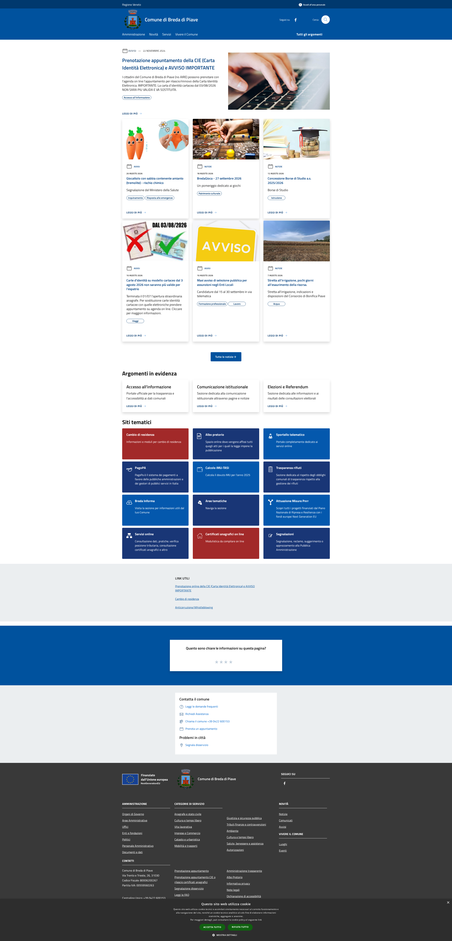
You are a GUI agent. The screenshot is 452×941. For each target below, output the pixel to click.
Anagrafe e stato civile (187, 814)
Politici (126, 839)
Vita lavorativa (183, 827)
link (260, 919)
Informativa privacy (238, 883)
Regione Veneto (131, 4)
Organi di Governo (133, 814)
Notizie (208, 166)
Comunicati (286, 820)
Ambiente (232, 831)
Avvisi (132, 51)
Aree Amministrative (134, 820)
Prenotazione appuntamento (191, 871)
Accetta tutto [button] (212, 927)
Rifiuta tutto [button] (240, 926)
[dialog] (226, 920)
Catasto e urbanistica (187, 839)
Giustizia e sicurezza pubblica (244, 818)
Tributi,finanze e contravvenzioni (246, 824)
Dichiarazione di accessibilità (244, 896)
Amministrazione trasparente (244, 871)
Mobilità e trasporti (185, 846)
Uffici (125, 827)
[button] (226, 935)
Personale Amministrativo (137, 846)
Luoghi (283, 844)
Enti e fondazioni (132, 833)
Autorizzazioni (235, 850)
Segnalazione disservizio (189, 888)
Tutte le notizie (224, 357)
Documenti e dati (132, 852)
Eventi (283, 850)
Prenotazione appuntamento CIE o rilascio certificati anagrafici (194, 879)
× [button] (448, 902)
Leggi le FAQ (181, 895)
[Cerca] (325, 19)
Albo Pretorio (234, 877)
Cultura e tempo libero (187, 820)
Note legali (233, 890)
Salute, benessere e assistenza (245, 843)
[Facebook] (294, 19)
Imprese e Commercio (187, 833)
